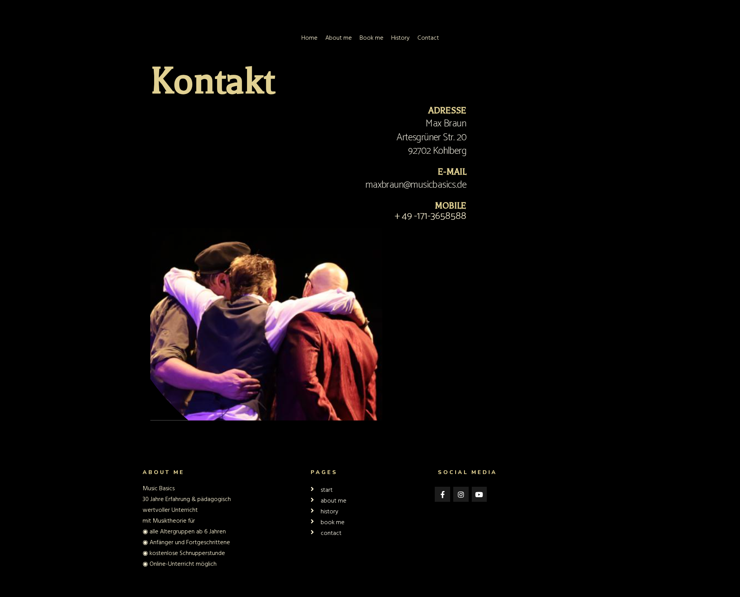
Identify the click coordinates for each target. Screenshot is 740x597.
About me (338, 38)
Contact (428, 38)
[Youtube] (479, 494)
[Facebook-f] (442, 494)
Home (309, 38)
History (400, 38)
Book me (371, 38)
